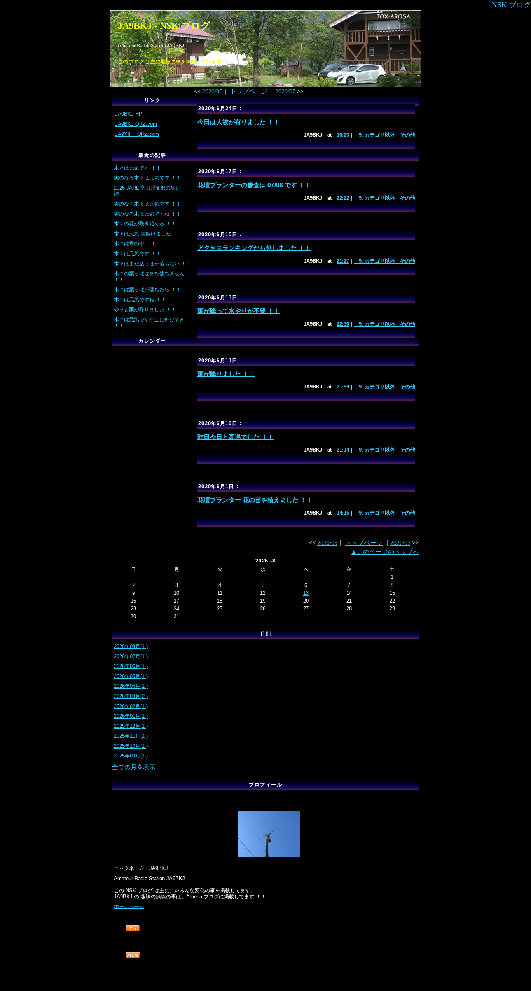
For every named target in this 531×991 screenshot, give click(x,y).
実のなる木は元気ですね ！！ (147, 214)
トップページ (248, 91)
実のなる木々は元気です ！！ (147, 178)
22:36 (343, 324)
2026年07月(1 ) (131, 656)
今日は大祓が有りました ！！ (238, 122)
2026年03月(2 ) (131, 696)
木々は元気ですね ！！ (140, 299)
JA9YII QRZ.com (137, 134)
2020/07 (285, 91)
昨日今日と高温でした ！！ (235, 437)
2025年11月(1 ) (131, 736)
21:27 (343, 261)
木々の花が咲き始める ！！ (145, 224)
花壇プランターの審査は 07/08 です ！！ (254, 185)
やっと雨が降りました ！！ (145, 310)
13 (306, 593)
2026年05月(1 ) (131, 676)
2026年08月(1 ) (131, 646)
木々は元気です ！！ (137, 168)
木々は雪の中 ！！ (135, 243)
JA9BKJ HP (128, 114)
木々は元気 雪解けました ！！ (148, 234)
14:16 (343, 513)
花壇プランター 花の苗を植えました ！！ (255, 500)
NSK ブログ (511, 5)
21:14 (343, 450)
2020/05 (212, 91)
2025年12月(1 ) (131, 726)
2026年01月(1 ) (131, 716)
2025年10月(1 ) (131, 746)
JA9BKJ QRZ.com (136, 124)
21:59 (343, 387)
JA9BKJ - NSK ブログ (164, 26)
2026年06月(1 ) (131, 666)
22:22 (343, 198)
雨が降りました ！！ (226, 374)
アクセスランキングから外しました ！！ (254, 247)
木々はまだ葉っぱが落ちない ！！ (152, 264)
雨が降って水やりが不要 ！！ (238, 310)
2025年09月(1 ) (131, 756)
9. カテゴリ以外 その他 (384, 135)
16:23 (343, 135)
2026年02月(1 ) (131, 706)
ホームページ (129, 906)
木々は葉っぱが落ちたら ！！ (147, 289)
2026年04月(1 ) (131, 686)
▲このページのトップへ (385, 551)
